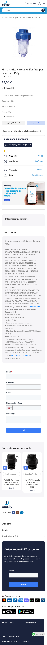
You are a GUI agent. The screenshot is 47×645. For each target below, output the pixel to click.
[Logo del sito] (6, 3)
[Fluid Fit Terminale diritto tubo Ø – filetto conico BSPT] (11, 461)
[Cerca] (43, 10)
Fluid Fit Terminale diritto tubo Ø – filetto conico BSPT (11, 482)
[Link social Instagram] (17, 512)
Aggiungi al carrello (14, 123)
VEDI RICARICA (35, 306)
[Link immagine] (7, 504)
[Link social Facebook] (13, 512)
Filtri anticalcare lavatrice (30, 17)
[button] (42, 472)
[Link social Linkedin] (22, 512)
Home (4, 17)
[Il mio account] (39, 3)
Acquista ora (35, 123)
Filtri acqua (13, 17)
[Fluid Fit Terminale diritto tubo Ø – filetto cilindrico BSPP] (32, 461)
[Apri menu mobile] (44, 3)
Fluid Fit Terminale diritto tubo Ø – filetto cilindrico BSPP (32, 483)
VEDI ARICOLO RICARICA (20, 355)
